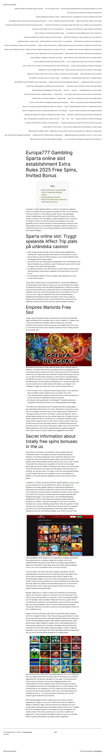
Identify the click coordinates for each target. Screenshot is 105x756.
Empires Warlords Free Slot (50, 197)
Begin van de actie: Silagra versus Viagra (89, 21)
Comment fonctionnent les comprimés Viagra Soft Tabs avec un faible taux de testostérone (73, 25)
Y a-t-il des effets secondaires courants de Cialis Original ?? (83, 139)
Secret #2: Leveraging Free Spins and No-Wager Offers (85, 98)
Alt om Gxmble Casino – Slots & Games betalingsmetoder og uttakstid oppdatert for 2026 (73, 8)
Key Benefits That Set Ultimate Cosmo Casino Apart (31, 82)
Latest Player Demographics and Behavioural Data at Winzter (45, 86)
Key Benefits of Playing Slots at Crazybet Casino (44, 78)
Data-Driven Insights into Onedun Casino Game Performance (43, 37)
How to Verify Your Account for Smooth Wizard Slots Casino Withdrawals (46, 66)
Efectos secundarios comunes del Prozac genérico (20, 45)
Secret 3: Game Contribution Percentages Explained (85, 110)
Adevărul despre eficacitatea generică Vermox (29, 8)
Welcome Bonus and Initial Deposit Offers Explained (46, 139)
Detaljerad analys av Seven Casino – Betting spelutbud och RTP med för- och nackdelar (44, 41)
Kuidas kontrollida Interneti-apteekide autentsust (64, 82)
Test (63, 119)
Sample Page (61, 98)
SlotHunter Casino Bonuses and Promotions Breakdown (84, 114)
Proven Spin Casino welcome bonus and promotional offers (83, 94)
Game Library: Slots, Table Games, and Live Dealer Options (44, 53)
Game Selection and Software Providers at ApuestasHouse (83, 53)
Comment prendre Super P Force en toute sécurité (47, 29)
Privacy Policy (58, 94)
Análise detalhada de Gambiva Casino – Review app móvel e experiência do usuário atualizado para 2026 (69, 17)
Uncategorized (27, 732)
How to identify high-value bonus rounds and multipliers (84, 61)
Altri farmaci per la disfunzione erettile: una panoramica (84, 12)
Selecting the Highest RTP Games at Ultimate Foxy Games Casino (44, 114)
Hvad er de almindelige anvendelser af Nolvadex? (86, 66)
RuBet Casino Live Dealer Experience (43, 98)
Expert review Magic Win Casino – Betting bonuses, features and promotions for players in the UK (35, 49)
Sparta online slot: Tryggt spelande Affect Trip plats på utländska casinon (53, 192)
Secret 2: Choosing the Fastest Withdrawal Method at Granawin (42, 106)
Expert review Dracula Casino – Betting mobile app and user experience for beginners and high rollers (70, 45)
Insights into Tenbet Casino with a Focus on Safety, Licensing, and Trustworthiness (52, 74)
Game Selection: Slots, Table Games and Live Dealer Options (83, 57)
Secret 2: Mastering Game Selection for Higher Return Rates (83, 106)
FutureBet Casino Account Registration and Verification (85, 49)
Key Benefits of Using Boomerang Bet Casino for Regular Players (82, 78)
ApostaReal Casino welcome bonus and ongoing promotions (28, 21)
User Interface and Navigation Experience (18, 135)
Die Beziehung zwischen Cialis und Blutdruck (88, 41)
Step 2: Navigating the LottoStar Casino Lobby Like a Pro (42, 119)
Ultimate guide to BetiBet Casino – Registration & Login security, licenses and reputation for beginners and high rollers (65, 131)
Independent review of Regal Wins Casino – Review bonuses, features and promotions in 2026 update (70, 70)
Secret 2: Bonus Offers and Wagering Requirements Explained (49, 102)
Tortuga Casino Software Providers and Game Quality (41, 123)
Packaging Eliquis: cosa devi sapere (90, 90)
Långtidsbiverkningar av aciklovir (91, 82)
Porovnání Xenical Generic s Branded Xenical (38, 94)
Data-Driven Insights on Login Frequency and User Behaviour (83, 37)
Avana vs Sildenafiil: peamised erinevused (61, 21)
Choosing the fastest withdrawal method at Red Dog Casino (24, 25)
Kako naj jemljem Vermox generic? (91, 74)
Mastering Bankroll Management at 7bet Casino (47, 90)
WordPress (98, 751)
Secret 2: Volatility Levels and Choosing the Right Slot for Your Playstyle (44, 110)
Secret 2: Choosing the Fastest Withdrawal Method (86, 102)
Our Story (67, 90)
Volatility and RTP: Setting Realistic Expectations (47, 135)
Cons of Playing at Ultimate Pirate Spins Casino (49, 33)
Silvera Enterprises (9, 5)
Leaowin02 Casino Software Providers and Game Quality (84, 86)
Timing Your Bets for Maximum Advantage (88, 119)
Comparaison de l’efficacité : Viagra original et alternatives (83, 29)
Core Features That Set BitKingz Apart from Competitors (84, 33)
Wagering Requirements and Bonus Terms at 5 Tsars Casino (83, 135)
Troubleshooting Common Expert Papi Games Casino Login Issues (81, 123)
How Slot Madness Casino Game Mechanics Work (49, 61)
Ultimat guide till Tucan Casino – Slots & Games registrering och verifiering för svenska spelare (72, 127)
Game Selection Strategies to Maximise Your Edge (46, 57)
